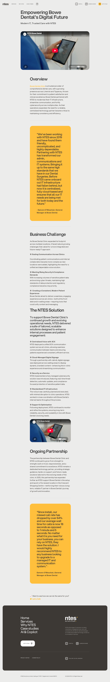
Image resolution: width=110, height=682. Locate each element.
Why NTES (21, 4)
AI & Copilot (29, 632)
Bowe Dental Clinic (37, 86)
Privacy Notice (25, 658)
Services (14, 4)
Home (25, 617)
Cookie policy (36, 658)
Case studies (30, 4)
